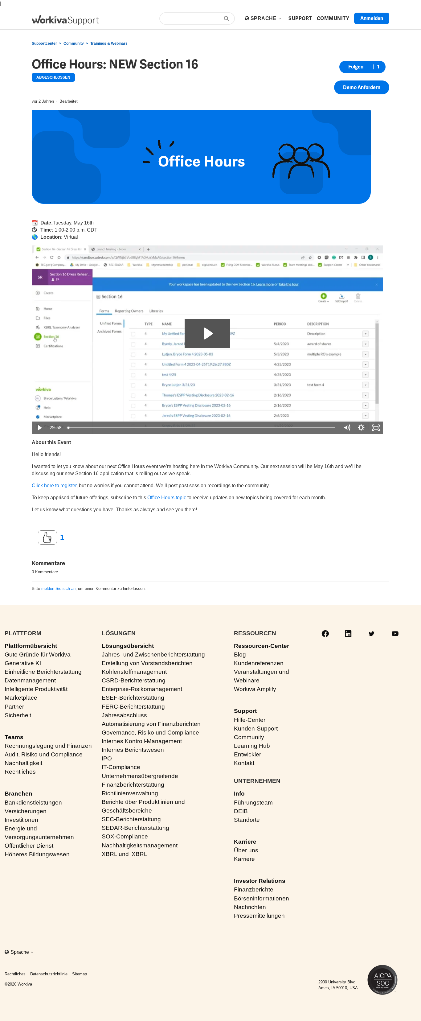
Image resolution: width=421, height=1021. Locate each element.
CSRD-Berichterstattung (134, 680)
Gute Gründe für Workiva (38, 654)
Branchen (18, 793)
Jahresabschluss (124, 715)
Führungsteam (253, 802)
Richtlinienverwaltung (130, 793)
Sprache (264, 18)
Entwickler (247, 754)
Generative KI (23, 663)
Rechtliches (20, 771)
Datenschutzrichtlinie (48, 974)
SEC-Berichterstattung (131, 819)
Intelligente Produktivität (36, 689)
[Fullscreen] (376, 428)
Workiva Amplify (255, 689)
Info (239, 793)
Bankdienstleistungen (33, 802)
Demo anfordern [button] (361, 87)
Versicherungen (26, 811)
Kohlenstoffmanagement (134, 672)
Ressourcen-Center (261, 646)
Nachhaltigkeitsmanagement (140, 845)
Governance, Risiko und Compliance (150, 732)
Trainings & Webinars (109, 43)
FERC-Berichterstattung (133, 706)
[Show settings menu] (361, 428)
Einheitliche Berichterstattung (43, 672)
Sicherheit (18, 715)
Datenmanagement (30, 680)
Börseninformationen (261, 898)
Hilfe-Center (249, 720)
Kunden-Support (256, 728)
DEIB (241, 811)
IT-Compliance (121, 767)
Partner (14, 706)
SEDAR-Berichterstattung (135, 828)
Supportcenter (44, 43)
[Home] (65, 20)
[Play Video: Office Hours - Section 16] (207, 333)
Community (73, 43)
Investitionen (21, 820)
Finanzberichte (253, 889)
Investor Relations (259, 881)
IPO (107, 758)
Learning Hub (252, 746)
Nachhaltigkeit (23, 763)
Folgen (355, 67)
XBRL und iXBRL (124, 854)
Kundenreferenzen (259, 663)
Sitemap (79, 974)
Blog (240, 654)
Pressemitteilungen (259, 915)
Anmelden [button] (371, 18)
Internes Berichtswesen (133, 750)
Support (245, 711)
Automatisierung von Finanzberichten (151, 724)
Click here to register (54, 485)
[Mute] (346, 428)
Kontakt (244, 763)
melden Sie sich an (58, 588)
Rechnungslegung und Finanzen (48, 746)
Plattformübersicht (31, 646)
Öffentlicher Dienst (29, 845)
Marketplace (21, 697)
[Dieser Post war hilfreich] (47, 537)
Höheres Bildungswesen (37, 854)
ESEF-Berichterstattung (133, 697)
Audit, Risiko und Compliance (44, 754)
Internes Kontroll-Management (142, 741)
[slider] (202, 428)
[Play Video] (39, 428)
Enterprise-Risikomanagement (142, 689)
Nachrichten (250, 907)
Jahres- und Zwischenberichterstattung (153, 654)
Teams (14, 737)
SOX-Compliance (125, 836)
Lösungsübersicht (128, 646)
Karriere (245, 841)
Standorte (247, 820)
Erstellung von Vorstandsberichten (147, 663)
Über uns (246, 850)
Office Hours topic (166, 497)
